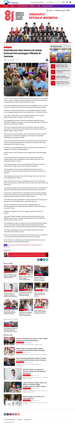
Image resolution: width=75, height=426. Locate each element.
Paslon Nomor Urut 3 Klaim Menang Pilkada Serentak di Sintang (10, 312)
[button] (63, 2)
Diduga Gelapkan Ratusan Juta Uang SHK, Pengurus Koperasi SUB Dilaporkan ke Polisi (62, 77)
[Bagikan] (47, 60)
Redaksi (19, 419)
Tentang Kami (27, 419)
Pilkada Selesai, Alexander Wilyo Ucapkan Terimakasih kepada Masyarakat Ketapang (26, 278)
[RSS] (18, 414)
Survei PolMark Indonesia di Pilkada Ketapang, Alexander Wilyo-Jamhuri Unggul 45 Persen (10, 330)
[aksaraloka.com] (11, 2)
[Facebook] (38, 259)
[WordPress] (13, 414)
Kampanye (18, 245)
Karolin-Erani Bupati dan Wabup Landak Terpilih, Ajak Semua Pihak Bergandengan (10, 276)
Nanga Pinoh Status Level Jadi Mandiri (63, 71)
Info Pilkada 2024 (7, 47)
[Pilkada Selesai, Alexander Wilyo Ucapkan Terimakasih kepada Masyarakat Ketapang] (26, 270)
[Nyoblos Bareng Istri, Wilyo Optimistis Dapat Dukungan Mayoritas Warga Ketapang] (41, 304)
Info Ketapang (23, 273)
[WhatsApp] (47, 259)
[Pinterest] (10, 414)
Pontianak (32, 245)
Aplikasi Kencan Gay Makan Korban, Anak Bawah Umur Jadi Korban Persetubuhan (63, 65)
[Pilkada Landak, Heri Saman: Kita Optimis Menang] (41, 287)
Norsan (25, 245)
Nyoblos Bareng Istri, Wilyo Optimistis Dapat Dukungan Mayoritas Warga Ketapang (40, 312)
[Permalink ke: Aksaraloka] (5, 60)
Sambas (40, 245)
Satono (7, 247)
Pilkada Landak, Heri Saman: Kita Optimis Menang (39, 295)
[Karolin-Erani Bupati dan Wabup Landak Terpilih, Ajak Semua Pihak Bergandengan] (11, 269)
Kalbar (11, 245)
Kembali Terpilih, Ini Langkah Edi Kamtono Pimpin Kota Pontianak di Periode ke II (10, 295)
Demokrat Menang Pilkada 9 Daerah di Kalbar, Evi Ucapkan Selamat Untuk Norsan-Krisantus (40, 279)
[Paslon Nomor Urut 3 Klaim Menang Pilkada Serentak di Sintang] (11, 304)
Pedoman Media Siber (9, 419)
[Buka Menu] (70, 2)
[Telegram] (44, 259)
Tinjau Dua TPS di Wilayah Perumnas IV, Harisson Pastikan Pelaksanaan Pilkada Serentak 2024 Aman (26, 314)
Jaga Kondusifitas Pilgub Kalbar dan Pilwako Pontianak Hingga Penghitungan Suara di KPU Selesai (25, 294)
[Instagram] (16, 414)
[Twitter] (41, 259)
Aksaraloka (9, 59)
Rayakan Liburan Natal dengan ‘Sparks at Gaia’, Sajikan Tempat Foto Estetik (62, 82)
